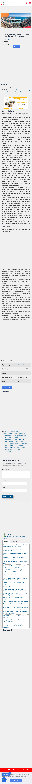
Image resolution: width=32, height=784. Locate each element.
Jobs (9, 438)
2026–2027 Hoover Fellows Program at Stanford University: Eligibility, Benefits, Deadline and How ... (15, 603)
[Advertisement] (16, 66)
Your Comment (6, 469)
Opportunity (19, 446)
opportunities (9, 446)
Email (4, 487)
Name (4, 480)
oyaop (24, 448)
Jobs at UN (17, 438)
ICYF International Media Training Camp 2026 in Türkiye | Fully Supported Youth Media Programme (15, 625)
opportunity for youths (12, 448)
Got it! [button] (16, 780)
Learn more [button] (24, 776)
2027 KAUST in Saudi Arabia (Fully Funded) (14, 582)
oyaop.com (8, 450)
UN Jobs (17, 450)
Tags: (7, 432)
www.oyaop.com (10, 452)
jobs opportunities (21, 442)
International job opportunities (12, 433)
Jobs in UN (17, 440)
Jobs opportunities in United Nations (16, 444)
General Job (6, 39)
